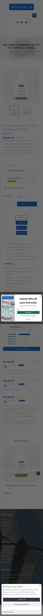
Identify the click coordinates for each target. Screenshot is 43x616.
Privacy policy (8, 612)
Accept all (21, 599)
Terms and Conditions (32, 316)
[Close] (40, 585)
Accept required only (21, 604)
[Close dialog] (41, 296)
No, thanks (28, 319)
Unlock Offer (28, 312)
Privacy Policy (28, 316)
